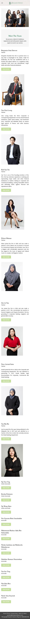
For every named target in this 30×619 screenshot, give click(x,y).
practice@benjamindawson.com (15, 615)
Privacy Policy (14, 613)
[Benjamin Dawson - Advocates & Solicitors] (16, 3)
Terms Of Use (6, 613)
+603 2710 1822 (22, 613)
